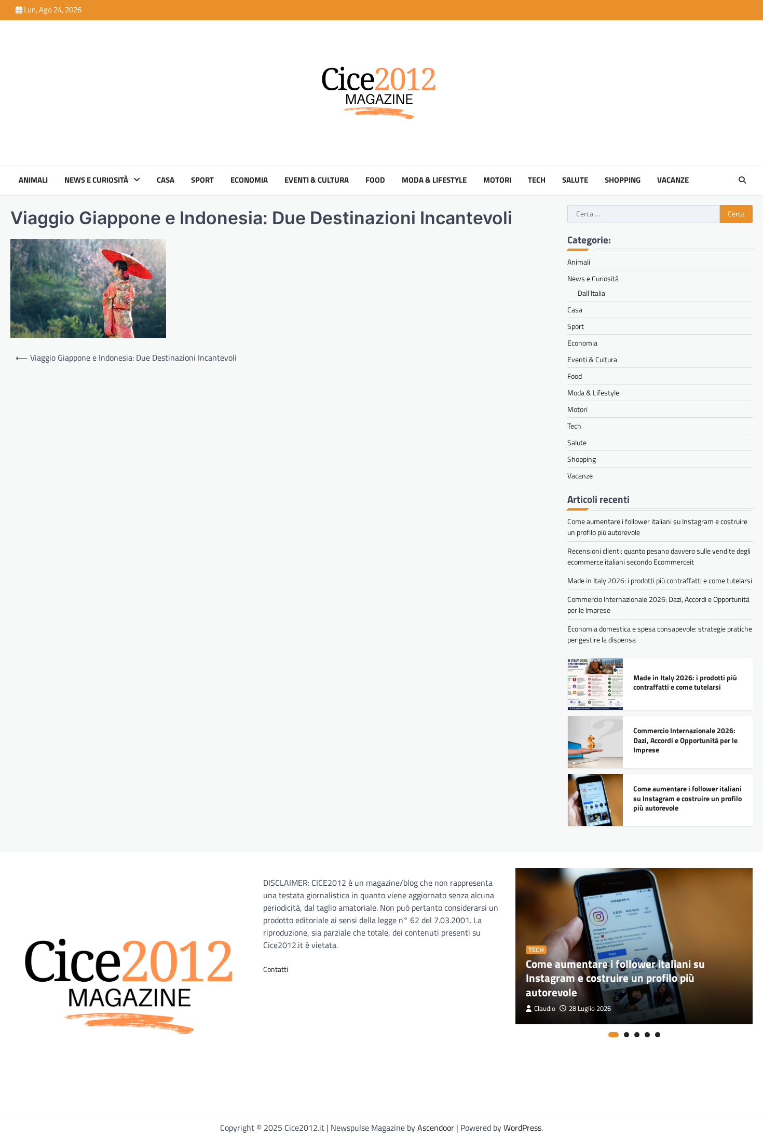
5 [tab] (657, 1034)
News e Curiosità (96, 180)
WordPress (522, 1127)
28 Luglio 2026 (590, 1008)
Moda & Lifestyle (434, 180)
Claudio (544, 1008)
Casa (165, 180)
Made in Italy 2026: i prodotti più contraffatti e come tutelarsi (659, 580)
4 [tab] (647, 1034)
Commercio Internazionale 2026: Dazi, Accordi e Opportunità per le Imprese (685, 740)
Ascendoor (435, 1127)
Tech (537, 180)
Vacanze (673, 180)
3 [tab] (636, 1034)
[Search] (742, 180)
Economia (249, 180)
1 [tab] (613, 1034)
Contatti (275, 969)
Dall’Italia (591, 292)
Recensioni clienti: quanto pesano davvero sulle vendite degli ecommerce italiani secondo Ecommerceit (659, 556)
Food (375, 180)
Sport (202, 180)
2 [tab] (626, 1034)
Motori (497, 180)
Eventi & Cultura (316, 180)
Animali (33, 180)
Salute (575, 180)
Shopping (623, 180)
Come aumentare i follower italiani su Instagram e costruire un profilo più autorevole (687, 798)
